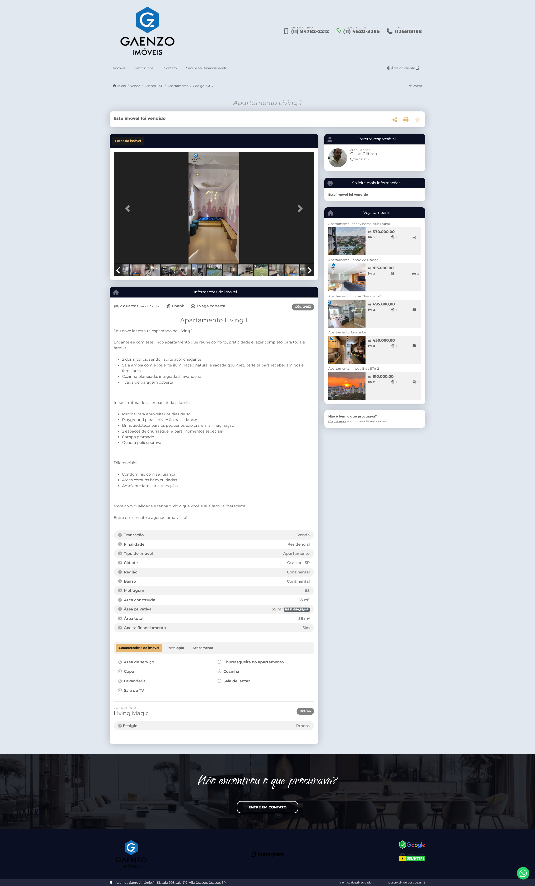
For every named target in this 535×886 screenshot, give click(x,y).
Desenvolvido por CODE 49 (406, 882)
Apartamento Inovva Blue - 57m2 (354, 296)
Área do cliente (403, 68)
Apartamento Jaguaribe (347, 332)
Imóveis (119, 68)
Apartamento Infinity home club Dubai (359, 224)
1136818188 (408, 31)
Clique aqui (337, 421)
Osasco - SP (154, 86)
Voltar (417, 86)
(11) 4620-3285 (361, 31)
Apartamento (178, 86)
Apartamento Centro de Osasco (353, 260)
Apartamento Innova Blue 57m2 (353, 368)
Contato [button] (170, 68)
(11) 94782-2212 (310, 31)
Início (121, 86)
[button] (129, 208)
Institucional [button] (144, 68)
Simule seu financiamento (206, 68)
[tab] (128, 141)
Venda (135, 86)
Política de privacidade (356, 882)
